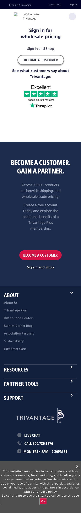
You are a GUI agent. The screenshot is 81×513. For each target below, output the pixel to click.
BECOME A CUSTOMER (40, 255)
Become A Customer (20, 5)
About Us (10, 303)
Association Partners (19, 333)
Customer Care (15, 349)
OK (43, 501)
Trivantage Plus (15, 310)
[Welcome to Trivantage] (29, 16)
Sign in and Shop (40, 49)
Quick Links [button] (55, 4)
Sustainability (14, 341)
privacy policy (47, 492)
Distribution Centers (18, 318)
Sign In (73, 4)
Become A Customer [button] (41, 59)
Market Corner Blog (18, 326)
